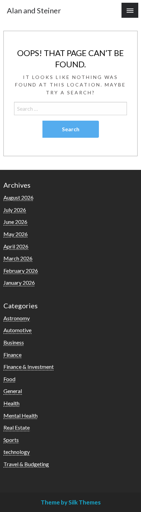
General (12, 391)
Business (13, 342)
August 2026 (18, 197)
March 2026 (18, 258)
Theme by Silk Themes (71, 502)
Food (9, 379)
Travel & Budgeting (26, 464)
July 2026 (14, 209)
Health (11, 403)
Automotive (17, 330)
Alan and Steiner (34, 10)
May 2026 (15, 234)
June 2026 (15, 221)
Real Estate (16, 427)
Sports (11, 439)
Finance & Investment (28, 366)
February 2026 (20, 270)
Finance (12, 354)
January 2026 (19, 282)
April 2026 (15, 246)
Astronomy (16, 318)
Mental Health (20, 415)
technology (16, 451)
